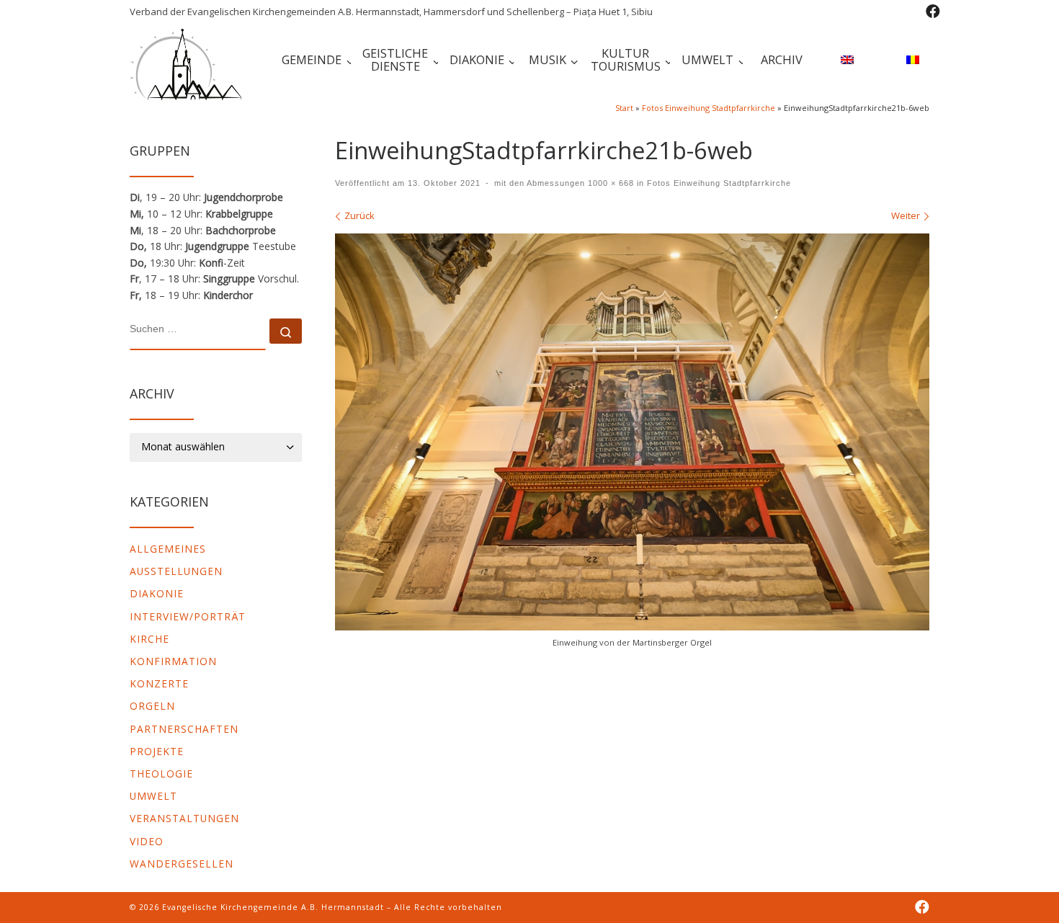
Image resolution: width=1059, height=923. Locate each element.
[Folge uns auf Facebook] (933, 11)
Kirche (149, 639)
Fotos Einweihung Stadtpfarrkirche (708, 107)
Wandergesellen (181, 863)
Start (624, 107)
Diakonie (157, 593)
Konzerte (159, 683)
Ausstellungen (176, 571)
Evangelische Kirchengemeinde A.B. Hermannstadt (273, 907)
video (147, 841)
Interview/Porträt (188, 616)
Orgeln (152, 706)
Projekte (157, 751)
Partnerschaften (184, 729)
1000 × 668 (609, 183)
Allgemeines (168, 549)
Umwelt (153, 796)
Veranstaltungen (184, 818)
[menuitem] (845, 61)
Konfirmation (173, 661)
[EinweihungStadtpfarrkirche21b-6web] (632, 431)
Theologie (161, 773)
